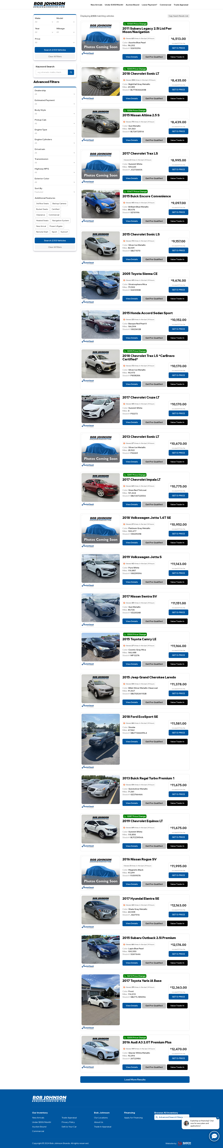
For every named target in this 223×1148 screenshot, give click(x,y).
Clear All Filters (55, 56)
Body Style (40, 110)
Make (37, 18)
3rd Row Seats (42, 203)
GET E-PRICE (178, 48)
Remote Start (42, 232)
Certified (55, 209)
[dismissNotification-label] (217, 1117)
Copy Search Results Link (178, 16)
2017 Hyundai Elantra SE (140, 898)
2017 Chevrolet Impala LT (141, 479)
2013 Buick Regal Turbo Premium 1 (148, 778)
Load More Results (135, 1079)
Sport (54, 232)
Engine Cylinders (43, 139)
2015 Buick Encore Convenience (146, 196)
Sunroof (64, 232)
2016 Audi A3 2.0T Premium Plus (147, 1042)
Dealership (40, 90)
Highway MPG (42, 168)
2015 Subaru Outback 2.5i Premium (149, 938)
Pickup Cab (40, 119)
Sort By (38, 188)
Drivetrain (40, 149)
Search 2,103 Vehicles (55, 50)
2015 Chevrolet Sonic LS (141, 234)
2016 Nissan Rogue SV (139, 859)
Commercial (54, 215)
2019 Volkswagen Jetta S (142, 557)
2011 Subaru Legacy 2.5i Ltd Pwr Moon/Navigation (147, 30)
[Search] (71, 72)
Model (60, 18)
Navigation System (60, 220)
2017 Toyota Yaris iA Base (142, 981)
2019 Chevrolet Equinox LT (142, 821)
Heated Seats (42, 220)
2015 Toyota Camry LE (139, 639)
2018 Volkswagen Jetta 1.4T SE (146, 518)
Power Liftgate (56, 226)
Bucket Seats (42, 209)
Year (37, 28)
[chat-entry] (214, 1136)
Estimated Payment (45, 100)
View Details (132, 57)
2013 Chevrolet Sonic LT (140, 437)
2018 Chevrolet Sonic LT (140, 73)
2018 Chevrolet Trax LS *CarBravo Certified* (148, 357)
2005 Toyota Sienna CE (140, 274)
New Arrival (41, 226)
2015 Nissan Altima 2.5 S (141, 115)
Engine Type (41, 129)
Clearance (40, 215)
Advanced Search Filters (171, 1117)
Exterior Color (42, 178)
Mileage (61, 28)
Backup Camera (59, 203)
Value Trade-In (177, 57)
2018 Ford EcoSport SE (140, 717)
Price (37, 38)
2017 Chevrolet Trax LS (140, 153)
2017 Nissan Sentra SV (139, 596)
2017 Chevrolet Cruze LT (141, 397)
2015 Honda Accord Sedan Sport (147, 313)
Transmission (41, 159)
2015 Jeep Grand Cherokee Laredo (149, 677)
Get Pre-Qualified (154, 57)
